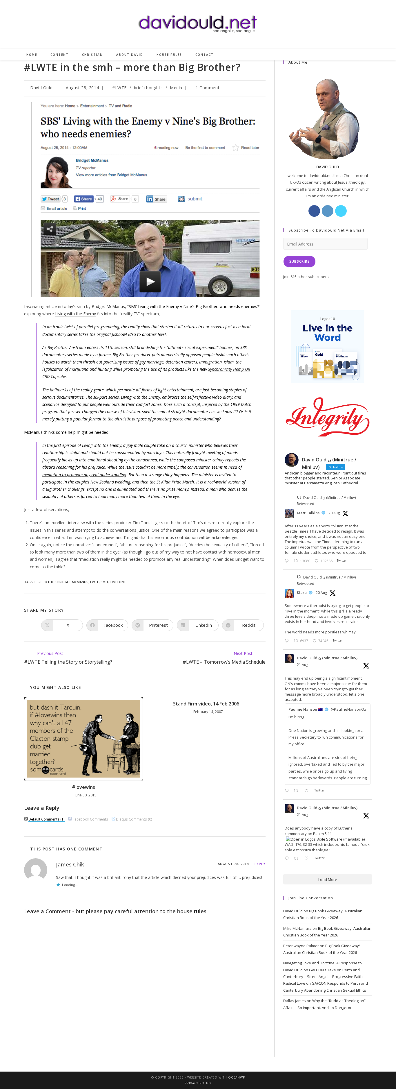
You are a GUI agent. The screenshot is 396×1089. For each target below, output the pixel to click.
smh (104, 582)
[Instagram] (327, 211)
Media (176, 87)
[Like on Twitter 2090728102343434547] (308, 859)
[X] (341, 211)
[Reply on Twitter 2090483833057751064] (288, 561)
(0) (134, 819)
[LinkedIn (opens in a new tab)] (342, 55)
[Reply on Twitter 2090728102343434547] (288, 859)
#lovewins (83, 787)
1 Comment (207, 87)
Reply (260, 863)
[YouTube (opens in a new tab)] (352, 55)
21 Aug (302, 664)
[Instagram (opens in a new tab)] (333, 55)
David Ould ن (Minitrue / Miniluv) (327, 657)
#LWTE (119, 87)
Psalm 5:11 (322, 833)
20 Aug (334, 513)
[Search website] (366, 55)
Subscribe (299, 261)
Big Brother (45, 582)
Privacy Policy (198, 1083)
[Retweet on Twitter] (299, 497)
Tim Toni (117, 582)
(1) (46, 819)
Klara (302, 592)
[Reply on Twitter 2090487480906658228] (288, 641)
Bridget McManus (108, 306)
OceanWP (236, 1077)
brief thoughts (148, 87)
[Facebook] (314, 211)
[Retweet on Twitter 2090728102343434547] (298, 859)
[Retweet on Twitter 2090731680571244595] (298, 791)
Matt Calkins (308, 512)
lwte (94, 582)
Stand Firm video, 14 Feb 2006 (206, 704)
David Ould (41, 87)
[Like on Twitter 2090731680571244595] (308, 791)
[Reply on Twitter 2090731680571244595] (288, 791)
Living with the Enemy (75, 313)
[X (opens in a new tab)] (313, 55)
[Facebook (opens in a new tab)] (323, 55)
